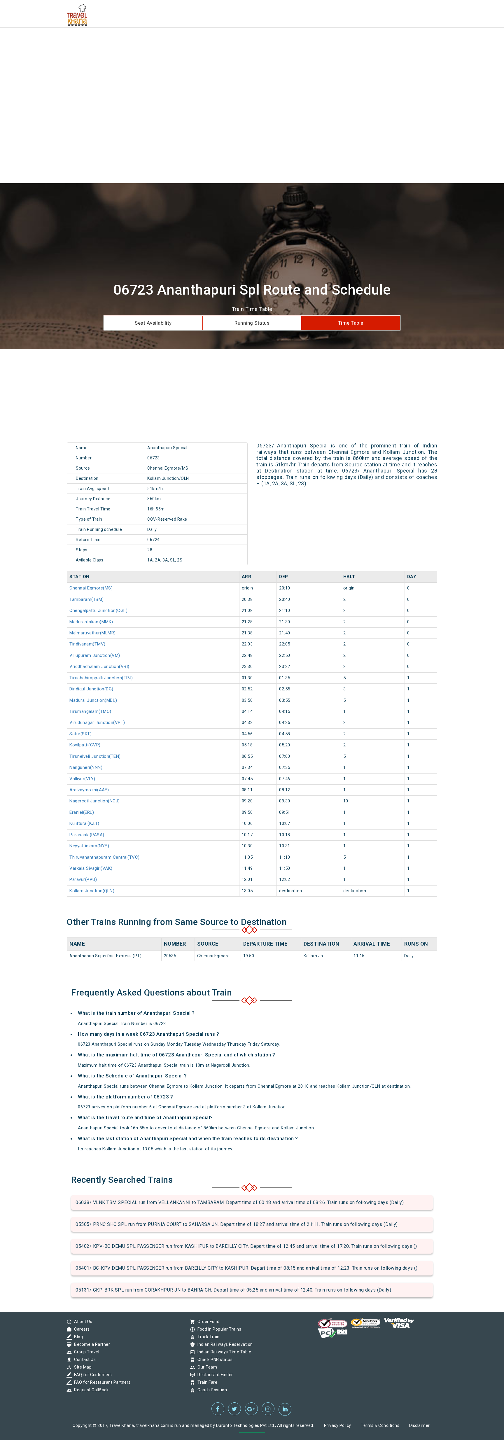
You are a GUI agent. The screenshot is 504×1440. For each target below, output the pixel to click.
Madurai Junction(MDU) (93, 700)
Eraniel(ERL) (81, 812)
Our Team (206, 1367)
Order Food (207, 1321)
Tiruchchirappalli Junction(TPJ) (101, 677)
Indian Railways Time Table (223, 1352)
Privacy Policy (337, 1425)
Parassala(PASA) (86, 834)
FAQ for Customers (91, 1374)
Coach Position (211, 1389)
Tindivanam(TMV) (87, 644)
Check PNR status (213, 1359)
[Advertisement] (175, 41)
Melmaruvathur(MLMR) (92, 633)
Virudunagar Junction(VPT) (97, 722)
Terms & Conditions (380, 1425)
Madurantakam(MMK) (91, 621)
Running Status (252, 323)
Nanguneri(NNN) (85, 767)
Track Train (207, 1336)
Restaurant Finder (214, 1374)
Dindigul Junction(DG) (91, 689)
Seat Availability (153, 323)
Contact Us (83, 1359)
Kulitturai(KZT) (84, 823)
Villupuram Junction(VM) (94, 655)
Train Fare (206, 1382)
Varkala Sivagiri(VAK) (91, 868)
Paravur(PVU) (83, 879)
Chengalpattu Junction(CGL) (98, 610)
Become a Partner (90, 1344)
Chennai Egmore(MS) (91, 588)
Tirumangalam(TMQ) (90, 711)
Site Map (81, 1367)
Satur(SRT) (80, 733)
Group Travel (85, 1352)
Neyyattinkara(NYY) (89, 845)
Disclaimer (419, 1425)
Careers (80, 1329)
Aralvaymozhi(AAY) (89, 789)
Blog (77, 1336)
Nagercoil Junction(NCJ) (94, 801)
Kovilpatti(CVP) (85, 745)
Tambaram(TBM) (86, 599)
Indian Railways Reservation (224, 1344)
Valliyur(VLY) (82, 778)
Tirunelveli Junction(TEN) (95, 756)
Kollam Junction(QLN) (91, 890)
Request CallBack (89, 1389)
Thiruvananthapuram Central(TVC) (104, 857)
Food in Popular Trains (218, 1329)
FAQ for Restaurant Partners (101, 1382)
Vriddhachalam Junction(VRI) (99, 666)
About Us (81, 1321)
